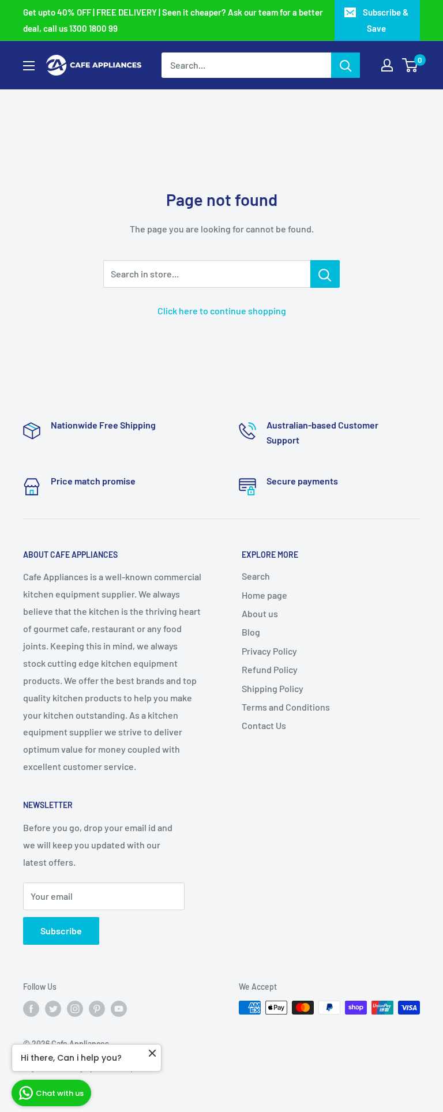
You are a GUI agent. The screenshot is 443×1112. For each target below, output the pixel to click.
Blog (251, 631)
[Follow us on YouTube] (119, 1009)
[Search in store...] (325, 274)
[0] (410, 65)
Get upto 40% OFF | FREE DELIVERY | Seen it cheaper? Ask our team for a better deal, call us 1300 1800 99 (173, 20)
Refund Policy (270, 669)
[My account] (387, 65)
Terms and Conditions (286, 706)
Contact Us (264, 725)
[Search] (345, 65)
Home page (264, 594)
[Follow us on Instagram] (75, 1009)
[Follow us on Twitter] (53, 1009)
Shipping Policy (272, 688)
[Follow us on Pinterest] (97, 1009)
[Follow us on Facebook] (31, 1009)
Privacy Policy (269, 650)
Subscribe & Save (385, 20)
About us (260, 613)
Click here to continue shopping (221, 310)
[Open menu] (29, 65)
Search (256, 575)
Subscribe (61, 930)
